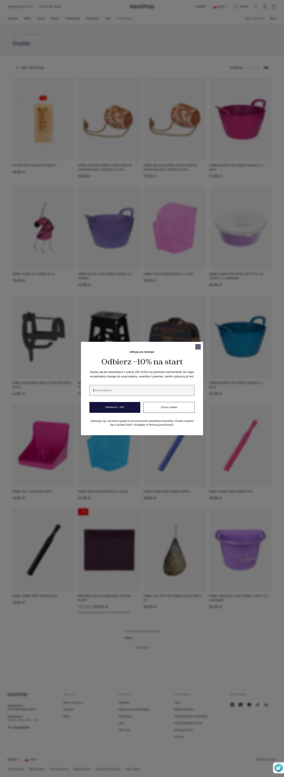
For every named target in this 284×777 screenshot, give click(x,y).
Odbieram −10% (114, 407)
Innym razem (169, 407)
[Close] (198, 346)
